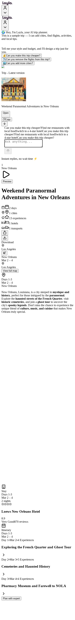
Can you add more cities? (18, 63)
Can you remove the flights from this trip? (26, 59)
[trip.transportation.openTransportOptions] (4, 253)
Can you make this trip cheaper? (21, 55)
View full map (10, 270)
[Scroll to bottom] (4, 123)
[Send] (8, 151)
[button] (4, 115)
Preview (7, 181)
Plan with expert (11, 598)
